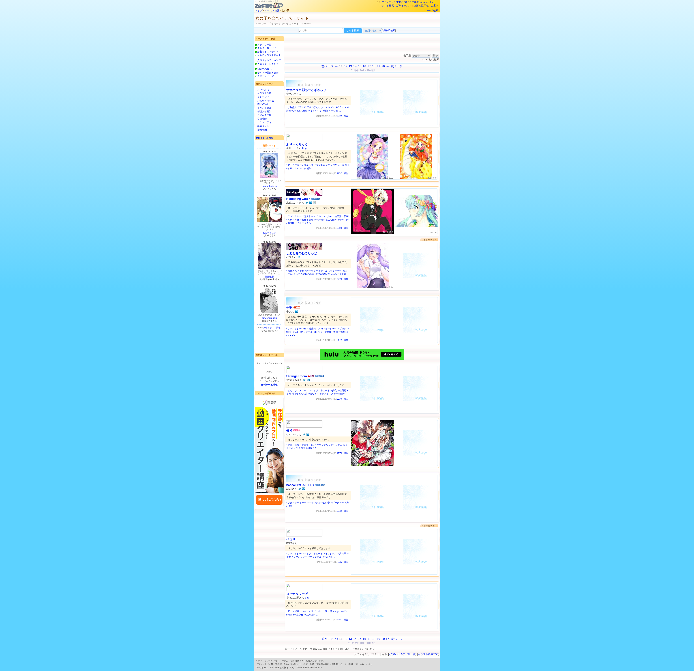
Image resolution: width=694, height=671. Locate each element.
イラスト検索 (272, 10)
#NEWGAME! (323, 274)
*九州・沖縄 (292, 219)
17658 (339, 453)
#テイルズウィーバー (330, 270)
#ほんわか (302, 110)
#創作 (317, 332)
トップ (258, 10)
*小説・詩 (327, 611)
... (340, 110)
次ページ (396, 66)
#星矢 (334, 165)
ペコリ (290, 539)
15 (359, 66)
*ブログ (342, 328)
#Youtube (291, 335)
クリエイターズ (265, 76)
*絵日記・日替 (341, 216)
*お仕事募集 (306, 219)
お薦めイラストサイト (269, 55)
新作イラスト (403, 5)
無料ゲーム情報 (269, 384)
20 (383, 66)
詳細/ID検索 (389, 30)
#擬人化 (340, 445)
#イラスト (341, 107)
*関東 (295, 393)
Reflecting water (298, 199)
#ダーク (335, 502)
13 (350, 66)
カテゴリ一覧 (264, 44)
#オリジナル (292, 168)
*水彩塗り (291, 107)
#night (336, 611)
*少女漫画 (319, 165)
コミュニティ (264, 122)
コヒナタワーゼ (297, 594)
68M (289, 430)
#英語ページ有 (330, 110)
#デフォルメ (326, 393)
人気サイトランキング (269, 60)
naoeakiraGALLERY (300, 485)
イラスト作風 (264, 93)
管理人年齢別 (264, 111)
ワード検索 (432, 10)
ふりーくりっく (297, 144)
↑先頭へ (393, 654)
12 (345, 66)
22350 (339, 279)
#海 (347, 502)
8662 (340, 562)
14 (355, 66)
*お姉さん (291, 270)
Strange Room (296, 376)
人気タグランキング (268, 64)
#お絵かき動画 (340, 332)
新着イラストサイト (268, 51)
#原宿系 (303, 393)
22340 (339, 399)
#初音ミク (311, 448)
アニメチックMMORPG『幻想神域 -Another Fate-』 (410, 2)
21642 (339, 173)
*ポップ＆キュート (320, 390)
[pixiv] (310, 202)
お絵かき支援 (264, 115)
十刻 (289, 307)
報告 (346, 115)
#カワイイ (314, 393)
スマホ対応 (263, 89)
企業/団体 (262, 129)
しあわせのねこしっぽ (301, 253)
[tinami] (314, 202)
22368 (339, 115)
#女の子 (335, 274)
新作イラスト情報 (264, 138)
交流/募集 (262, 118)
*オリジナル (330, 328)
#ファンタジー (299, 556)
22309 (339, 511)
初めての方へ (264, 69)
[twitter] (307, 202)
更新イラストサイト (268, 48)
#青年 (332, 445)
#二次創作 (305, 168)
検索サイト (263, 126)
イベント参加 (264, 107)
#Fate (289, 614)
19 (378, 66)
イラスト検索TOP (428, 654)
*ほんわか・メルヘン (323, 107)
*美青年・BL (307, 445)
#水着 (343, 274)
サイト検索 (387, 5)
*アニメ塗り (292, 445)
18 (373, 66)
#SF (342, 502)
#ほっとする (315, 110)
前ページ (327, 66)
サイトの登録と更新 (268, 72)
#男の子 (342, 553)
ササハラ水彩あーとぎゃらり (306, 90)
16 (364, 66)
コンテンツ (263, 96)
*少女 (329, 216)
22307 (339, 619)
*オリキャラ (306, 165)
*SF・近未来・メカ (313, 328)
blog (304, 148)
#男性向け (291, 223)
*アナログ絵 (304, 107)
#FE (328, 165)
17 (369, 66)
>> (387, 66)
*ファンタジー (294, 216)
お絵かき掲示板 (265, 100)
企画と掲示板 (421, 5)
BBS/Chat (262, 104)
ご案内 (434, 5)
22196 (339, 228)
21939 (339, 340)
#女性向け (343, 219)
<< (336, 66)
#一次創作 (343, 165)
